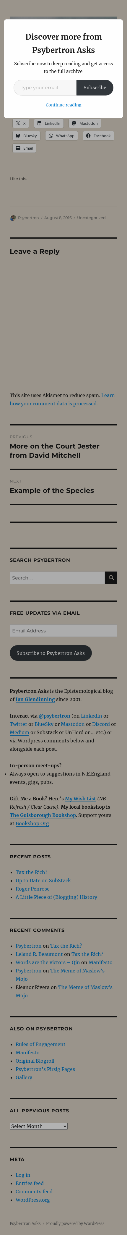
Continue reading (64, 105)
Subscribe (95, 87)
